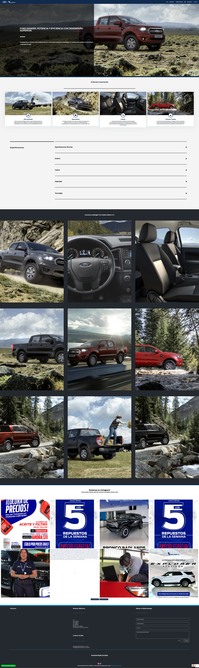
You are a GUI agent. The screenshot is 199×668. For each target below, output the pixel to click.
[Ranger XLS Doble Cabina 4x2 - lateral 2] (99, 390)
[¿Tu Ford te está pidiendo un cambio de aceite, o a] (74, 524)
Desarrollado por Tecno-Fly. (115, 665)
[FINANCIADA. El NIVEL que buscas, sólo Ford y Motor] (173, 573)
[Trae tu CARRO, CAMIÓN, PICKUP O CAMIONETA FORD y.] (124, 573)
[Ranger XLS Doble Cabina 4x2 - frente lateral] (32, 302)
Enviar (186, 640)
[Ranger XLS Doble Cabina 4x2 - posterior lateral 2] (99, 477)
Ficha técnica (24, 51)
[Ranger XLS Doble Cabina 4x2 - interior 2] (167, 302)
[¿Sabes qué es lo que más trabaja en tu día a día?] (25, 524)
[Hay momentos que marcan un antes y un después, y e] (74, 573)
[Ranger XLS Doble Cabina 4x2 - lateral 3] (167, 390)
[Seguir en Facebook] (100, 663)
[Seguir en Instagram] (98, 663)
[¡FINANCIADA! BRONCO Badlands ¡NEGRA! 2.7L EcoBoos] (124, 524)
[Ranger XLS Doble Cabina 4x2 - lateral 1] (32, 390)
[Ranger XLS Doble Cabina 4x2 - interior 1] (99, 302)
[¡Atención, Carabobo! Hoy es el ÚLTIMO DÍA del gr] (25, 573)
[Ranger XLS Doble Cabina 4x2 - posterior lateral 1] (32, 477)
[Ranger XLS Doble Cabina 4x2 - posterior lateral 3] (167, 477)
